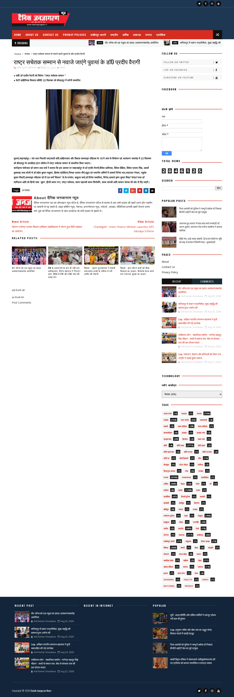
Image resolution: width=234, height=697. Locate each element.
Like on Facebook (175, 70)
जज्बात (200, 471)
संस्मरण (166, 554)
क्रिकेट (185, 439)
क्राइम (184, 432)
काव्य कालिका (202, 426)
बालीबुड (181, 503)
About (165, 261)
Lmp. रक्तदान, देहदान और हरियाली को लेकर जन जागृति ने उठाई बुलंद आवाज (199, 356)
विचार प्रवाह (205, 541)
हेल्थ (196, 573)
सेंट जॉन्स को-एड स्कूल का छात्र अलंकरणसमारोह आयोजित (120, 42)
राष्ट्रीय (114, 35)
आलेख (166, 419)
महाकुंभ (200, 515)
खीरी (165, 445)
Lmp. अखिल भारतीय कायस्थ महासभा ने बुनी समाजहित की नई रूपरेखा (197, 321)
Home (17, 35)
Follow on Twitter (176, 62)
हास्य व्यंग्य (181, 573)
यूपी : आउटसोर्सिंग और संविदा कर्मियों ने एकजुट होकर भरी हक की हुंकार (193, 616)
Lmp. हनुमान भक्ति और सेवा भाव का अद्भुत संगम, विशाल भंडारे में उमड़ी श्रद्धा (191, 631)
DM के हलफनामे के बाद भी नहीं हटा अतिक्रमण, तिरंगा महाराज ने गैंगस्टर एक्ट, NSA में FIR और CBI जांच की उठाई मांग (64, 272)
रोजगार (166, 534)
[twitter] (199, 3)
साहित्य (185, 560)
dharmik (169, 579)
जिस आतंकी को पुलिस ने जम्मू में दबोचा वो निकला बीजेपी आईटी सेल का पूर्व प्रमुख (200, 210)
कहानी (166, 426)
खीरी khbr (207, 451)
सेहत (199, 560)
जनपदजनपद (186, 477)
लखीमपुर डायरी (98, 35)
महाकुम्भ (166, 522)
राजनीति (196, 522)
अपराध (199, 413)
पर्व (210, 483)
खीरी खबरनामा (169, 451)
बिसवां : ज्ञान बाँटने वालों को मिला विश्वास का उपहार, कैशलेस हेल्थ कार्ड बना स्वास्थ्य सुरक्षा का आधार (137, 271)
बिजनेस (196, 503)
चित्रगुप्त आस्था (169, 471)
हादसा (166, 573)
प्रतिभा (166, 490)
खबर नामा (201, 439)
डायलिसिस (204, 477)
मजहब (195, 509)
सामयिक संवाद (168, 560)
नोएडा (183, 483)
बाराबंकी (166, 503)
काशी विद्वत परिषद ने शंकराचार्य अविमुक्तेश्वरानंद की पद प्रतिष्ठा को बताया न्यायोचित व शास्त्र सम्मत (192, 661)
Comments (207, 281)
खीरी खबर (180, 445)
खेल (199, 458)
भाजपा (181, 509)
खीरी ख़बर (201, 445)
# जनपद (26, 190)
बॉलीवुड (166, 509)
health (188, 579)
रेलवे (197, 528)
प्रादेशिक (160, 35)
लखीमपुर (200, 534)
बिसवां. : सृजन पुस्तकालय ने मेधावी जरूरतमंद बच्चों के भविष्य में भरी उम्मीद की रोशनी (99, 271)
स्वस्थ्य (185, 566)
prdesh (189, 586)
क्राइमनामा (167, 439)
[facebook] (205, 3)
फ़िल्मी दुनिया (185, 496)
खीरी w (166, 458)
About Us (32, 35)
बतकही (202, 496)
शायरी (183, 547)
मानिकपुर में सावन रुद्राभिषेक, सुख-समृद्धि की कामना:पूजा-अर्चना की (198, 42)
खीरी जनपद (188, 451)
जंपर (186, 471)
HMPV (205, 579)
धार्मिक (125, 35)
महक (186, 515)
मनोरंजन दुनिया (169, 515)
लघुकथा (188, 541)
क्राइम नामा (201, 432)
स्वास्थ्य (200, 566)
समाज (199, 554)
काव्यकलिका (168, 432)
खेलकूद (166, 464)
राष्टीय (166, 528)
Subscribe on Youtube (179, 77)
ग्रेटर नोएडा (183, 464)
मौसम (181, 522)
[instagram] (212, 3)
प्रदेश (180, 490)
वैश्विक (166, 547)
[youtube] (218, 3)
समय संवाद (183, 554)
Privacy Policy (170, 272)
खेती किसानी (184, 458)
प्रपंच (198, 490)
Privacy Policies (74, 35)
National (169, 586)
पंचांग (197, 483)
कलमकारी (203, 419)
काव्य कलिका (182, 426)
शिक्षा (196, 547)
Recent (177, 281)
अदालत (184, 413)
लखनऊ (137, 35)
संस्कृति (210, 547)
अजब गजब (167, 413)
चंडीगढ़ (200, 464)
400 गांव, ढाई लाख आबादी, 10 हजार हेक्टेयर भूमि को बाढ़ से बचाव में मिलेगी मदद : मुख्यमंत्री (200, 240)
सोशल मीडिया (168, 566)
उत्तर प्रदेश (185, 419)
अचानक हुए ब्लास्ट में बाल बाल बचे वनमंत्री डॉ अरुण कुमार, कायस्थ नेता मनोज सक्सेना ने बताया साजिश (200, 226)
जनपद (148, 35)
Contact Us (50, 35)
